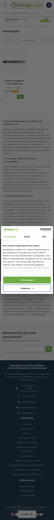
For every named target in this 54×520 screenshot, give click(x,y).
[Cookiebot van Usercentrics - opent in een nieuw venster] (40, 229)
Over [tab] (44, 236)
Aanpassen (26, 288)
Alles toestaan (27, 280)
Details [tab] (27, 236)
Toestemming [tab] (10, 236)
